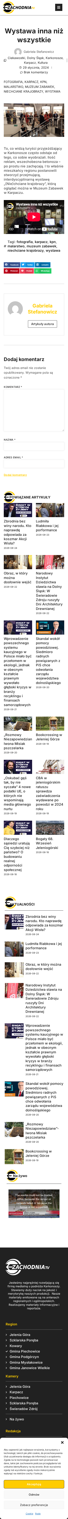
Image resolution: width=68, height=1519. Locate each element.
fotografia (13, 82)
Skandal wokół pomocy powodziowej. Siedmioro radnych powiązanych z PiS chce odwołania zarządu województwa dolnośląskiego (48, 661)
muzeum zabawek (39, 87)
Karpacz (30, 62)
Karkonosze (54, 58)
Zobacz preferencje (34, 1505)
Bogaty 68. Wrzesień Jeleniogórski (47, 843)
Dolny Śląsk (35, 58)
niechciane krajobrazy (23, 91)
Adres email (13, 457)
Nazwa (9, 439)
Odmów (34, 1494)
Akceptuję (34, 1484)
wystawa (52, 91)
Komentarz (13, 386)
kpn (43, 82)
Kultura (43, 62)
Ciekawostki (16, 58)
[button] (62, 1442)
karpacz (31, 82)
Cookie (29, 1513)
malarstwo (13, 87)
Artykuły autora (42, 324)
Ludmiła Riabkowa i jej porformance (47, 525)
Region (11, 1324)
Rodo (38, 1513)
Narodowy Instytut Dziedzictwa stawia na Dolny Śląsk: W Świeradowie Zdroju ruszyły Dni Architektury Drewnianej (49, 590)
